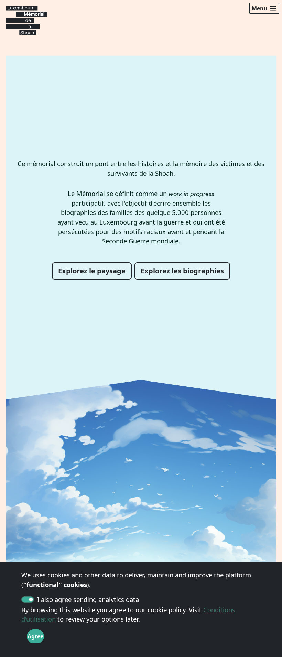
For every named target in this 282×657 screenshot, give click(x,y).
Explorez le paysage (92, 270)
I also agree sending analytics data (88, 599)
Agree (35, 636)
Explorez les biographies (182, 270)
